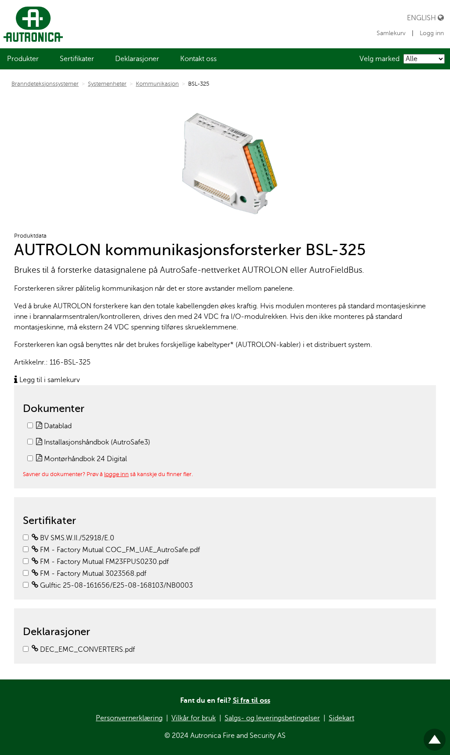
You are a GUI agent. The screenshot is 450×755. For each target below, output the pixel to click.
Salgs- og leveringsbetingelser (272, 718)
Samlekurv (391, 33)
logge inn (116, 474)
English (422, 18)
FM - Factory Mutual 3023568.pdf (92, 574)
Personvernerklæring (129, 718)
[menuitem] (23, 58)
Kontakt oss (198, 59)
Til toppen (435, 736)
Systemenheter (107, 84)
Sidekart (341, 718)
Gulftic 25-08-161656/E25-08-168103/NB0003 (115, 585)
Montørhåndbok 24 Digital (84, 459)
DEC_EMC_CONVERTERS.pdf (86, 650)
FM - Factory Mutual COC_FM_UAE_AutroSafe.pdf (119, 550)
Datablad (57, 426)
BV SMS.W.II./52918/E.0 (76, 538)
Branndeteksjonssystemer (45, 84)
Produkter (23, 59)
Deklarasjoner (137, 59)
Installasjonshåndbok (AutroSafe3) (96, 442)
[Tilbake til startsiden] (31, 24)
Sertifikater (77, 59)
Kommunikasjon (157, 84)
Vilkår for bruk (193, 718)
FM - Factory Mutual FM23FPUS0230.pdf (103, 562)
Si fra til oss (251, 700)
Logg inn (432, 33)
